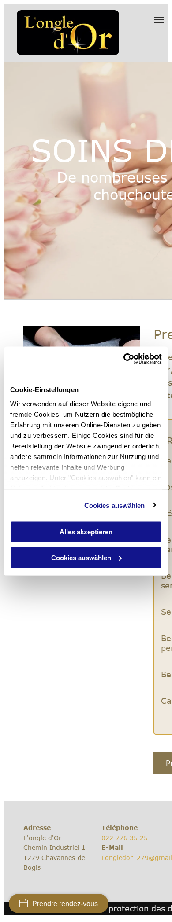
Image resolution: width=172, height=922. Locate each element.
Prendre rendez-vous (65, 903)
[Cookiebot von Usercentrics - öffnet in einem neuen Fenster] (124, 358)
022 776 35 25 (124, 837)
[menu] (159, 20)
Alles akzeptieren (86, 532)
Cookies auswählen (114, 505)
